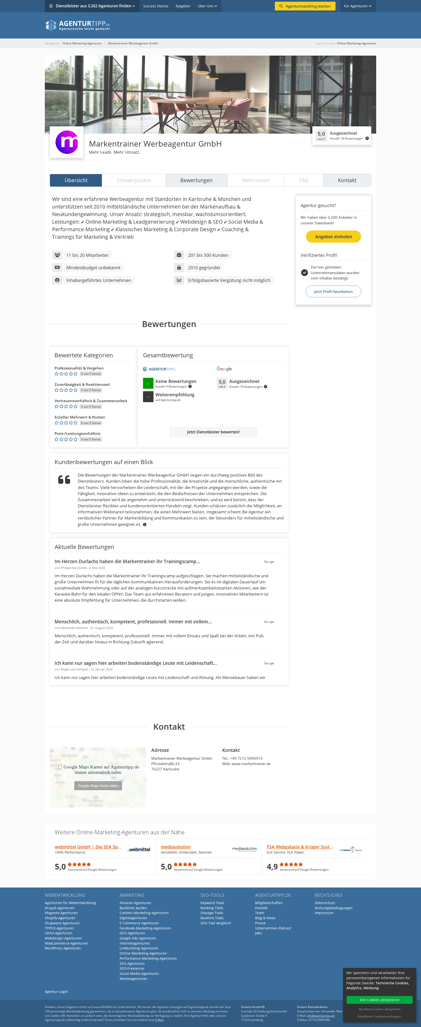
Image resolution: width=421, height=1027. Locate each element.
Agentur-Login (56, 991)
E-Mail (159, 1020)
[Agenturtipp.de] (210, 25)
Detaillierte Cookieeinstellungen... (380, 1016)
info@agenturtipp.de (321, 1016)
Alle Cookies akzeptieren (380, 999)
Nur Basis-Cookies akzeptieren (380, 1009)
